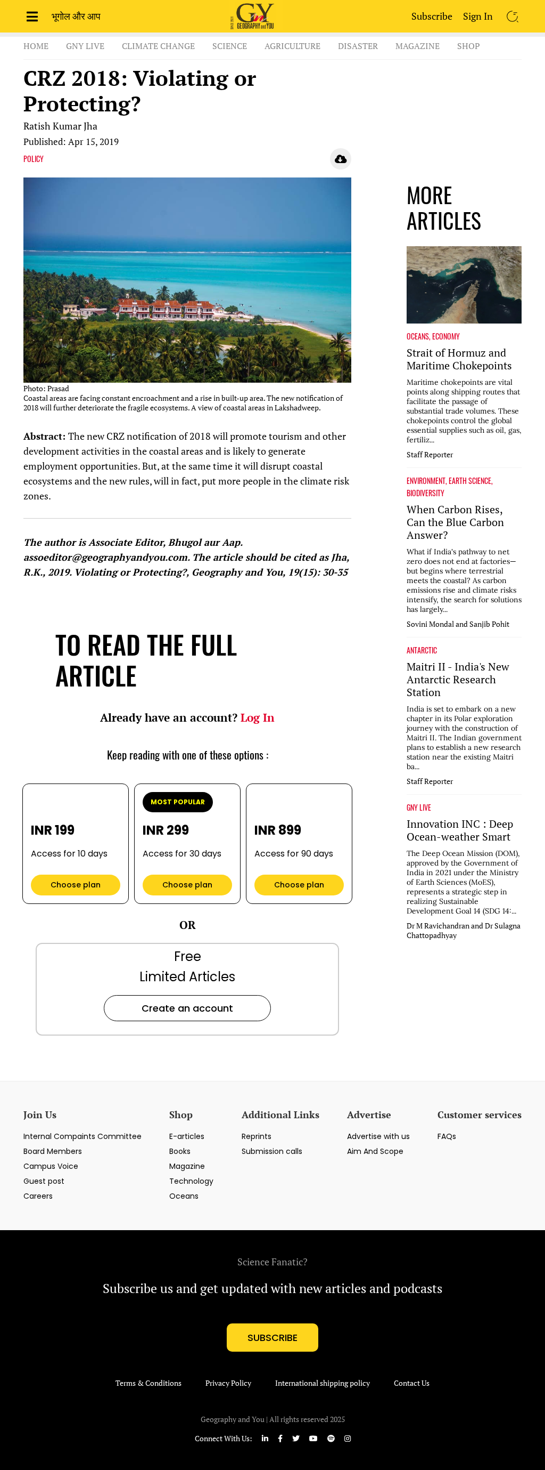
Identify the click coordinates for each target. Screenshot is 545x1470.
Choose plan (76, 884)
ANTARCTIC (422, 650)
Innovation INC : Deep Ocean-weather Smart (460, 830)
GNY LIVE (419, 807)
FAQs (446, 1136)
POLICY (33, 159)
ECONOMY (446, 336)
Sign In (478, 16)
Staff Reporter (430, 454)
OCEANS (418, 336)
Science (229, 46)
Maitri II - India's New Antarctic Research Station (458, 679)
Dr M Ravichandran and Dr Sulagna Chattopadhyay (464, 930)
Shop (468, 46)
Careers (38, 1196)
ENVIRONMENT (426, 481)
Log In (258, 717)
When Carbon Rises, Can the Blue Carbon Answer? (455, 522)
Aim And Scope (375, 1151)
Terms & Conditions (148, 1383)
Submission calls (272, 1151)
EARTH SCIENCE (470, 481)
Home (35, 46)
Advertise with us (378, 1136)
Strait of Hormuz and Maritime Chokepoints (459, 359)
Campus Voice (50, 1166)
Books (180, 1151)
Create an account (187, 1008)
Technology (191, 1181)
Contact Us (412, 1383)
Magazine (417, 46)
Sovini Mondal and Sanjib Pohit (458, 624)
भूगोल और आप (76, 16)
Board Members (52, 1151)
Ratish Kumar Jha (60, 125)
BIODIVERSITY (425, 493)
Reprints (256, 1136)
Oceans (184, 1196)
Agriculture (292, 46)
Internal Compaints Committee (82, 1136)
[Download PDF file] (340, 158)
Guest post (43, 1181)
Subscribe (431, 16)
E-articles (186, 1136)
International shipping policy (322, 1383)
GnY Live (85, 46)
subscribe (272, 1337)
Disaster (358, 46)
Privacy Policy (228, 1383)
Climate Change (158, 46)
